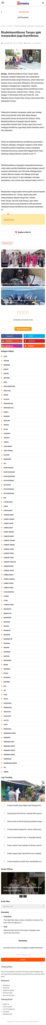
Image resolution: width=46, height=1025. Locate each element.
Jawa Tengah (8, 450)
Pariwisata (7, 703)
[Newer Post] (19, 312)
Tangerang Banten (10, 763)
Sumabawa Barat (10, 733)
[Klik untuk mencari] (43, 3)
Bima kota (7, 391)
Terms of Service (8, 995)
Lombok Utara (9, 557)
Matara (6, 626)
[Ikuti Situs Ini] (34, 346)
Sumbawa (7, 737)
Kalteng (6, 455)
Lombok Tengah (9, 545)
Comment (38, 43)
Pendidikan (8, 707)
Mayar (6, 665)
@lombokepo (9, 220)
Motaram (7, 677)
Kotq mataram (9, 493)
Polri (5, 724)
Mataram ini (8, 639)
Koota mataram (9, 476)
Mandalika (7, 613)
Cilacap (6, 399)
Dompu (29, 43)
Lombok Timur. (9, 553)
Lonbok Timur (8, 583)
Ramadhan (7, 729)
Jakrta (6, 442)
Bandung (7, 365)
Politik (6, 720)
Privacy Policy (7, 993)
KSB (5, 498)
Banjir (6, 369)
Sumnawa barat (9, 754)
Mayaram (7, 669)
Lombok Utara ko (10, 562)
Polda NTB (7, 716)
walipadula (7, 916)
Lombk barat (8, 528)
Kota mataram (9, 489)
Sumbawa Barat (9, 746)
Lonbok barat (8, 575)
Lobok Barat (8, 510)
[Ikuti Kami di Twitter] (34, 336)
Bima (5, 382)
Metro (6, 673)
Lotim (6, 600)
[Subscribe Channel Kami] (11, 341)
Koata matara (8, 468)
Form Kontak (7, 1007)
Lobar (6, 506)
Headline (7, 420)
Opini (5, 695)
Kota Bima (7, 485)
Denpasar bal (8, 403)
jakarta (6, 438)
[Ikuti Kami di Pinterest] (34, 341)
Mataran (7, 643)
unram (6, 772)
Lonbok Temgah (9, 579)
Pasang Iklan (24, 12)
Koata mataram (9, 472)
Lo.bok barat (8, 502)
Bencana (7, 378)
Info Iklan (6, 1012)
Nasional (7, 682)
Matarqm (7, 652)
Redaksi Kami (7, 1014)
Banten (6, 373)
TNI (5, 767)
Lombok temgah (9, 540)
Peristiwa (7, 712)
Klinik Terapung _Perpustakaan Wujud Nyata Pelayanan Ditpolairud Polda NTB (21, 302)
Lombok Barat (9, 536)
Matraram (7, 660)
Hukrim (6, 425)
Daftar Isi (6, 1004)
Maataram (7, 609)
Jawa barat (8, 446)
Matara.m (7, 630)
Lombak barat (9, 515)
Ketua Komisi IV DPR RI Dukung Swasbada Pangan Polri (26, 821)
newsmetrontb (22, 1021)
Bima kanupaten (9, 386)
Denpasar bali (9, 408)
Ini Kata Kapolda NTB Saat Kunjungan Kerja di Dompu (20, 265)
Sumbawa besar (9, 750)
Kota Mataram (9, 480)
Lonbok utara (8, 587)
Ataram (6, 361)
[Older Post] (26, 312)
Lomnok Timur (9, 570)
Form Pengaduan (9, 1009)
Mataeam (7, 622)
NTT (5, 690)
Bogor (6, 395)
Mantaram (7, 617)
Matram (6, 656)
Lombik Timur (8, 523)
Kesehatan (7, 459)
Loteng (6, 596)
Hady (5, 927)
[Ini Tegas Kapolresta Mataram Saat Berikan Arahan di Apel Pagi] (23, 894)
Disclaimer (6, 985)
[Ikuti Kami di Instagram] (11, 346)
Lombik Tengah (9, 519)
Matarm (6, 647)
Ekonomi (7, 416)
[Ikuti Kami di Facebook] (11, 336)
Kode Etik (6, 988)
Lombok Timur (9, 549)
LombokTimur (8, 566)
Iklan (5, 429)
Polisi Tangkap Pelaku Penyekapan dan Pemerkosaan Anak (22, 284)
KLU (5, 463)
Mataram (7, 635)
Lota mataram (9, 592)
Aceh (5, 356)
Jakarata (7, 433)
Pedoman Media (8, 990)
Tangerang (7, 759)
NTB (5, 686)
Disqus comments (23, 329)
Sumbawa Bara (9, 742)
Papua (6, 699)
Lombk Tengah (9, 532)
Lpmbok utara (9, 605)
